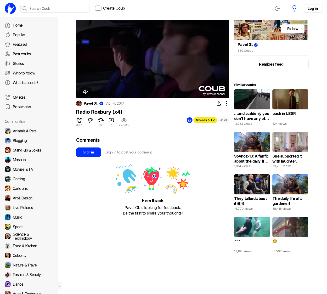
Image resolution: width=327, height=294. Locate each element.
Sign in (88, 152)
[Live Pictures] (28, 207)
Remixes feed (271, 64)
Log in (313, 8)
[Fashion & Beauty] (28, 274)
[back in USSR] (290, 108)
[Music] (28, 217)
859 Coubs (245, 50)
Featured (20, 44)
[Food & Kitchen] (28, 246)
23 (223, 120)
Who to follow (24, 73)
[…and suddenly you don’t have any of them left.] (252, 108)
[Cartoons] (28, 188)
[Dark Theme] (277, 8)
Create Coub (114, 8)
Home (18, 25)
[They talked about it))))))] (252, 193)
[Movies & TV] (28, 169)
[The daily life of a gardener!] (290, 193)
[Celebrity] (28, 255)
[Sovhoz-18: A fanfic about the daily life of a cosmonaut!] (252, 151)
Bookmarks (22, 106)
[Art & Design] (28, 198)
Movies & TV (205, 120)
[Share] (219, 103)
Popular (19, 34)
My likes (19, 97)
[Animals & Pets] (28, 131)
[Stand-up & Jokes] (28, 150)
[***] (252, 236)
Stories (18, 63)
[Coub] (10, 8)
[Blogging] (28, 140)
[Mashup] (28, 159)
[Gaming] (28, 179)
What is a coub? (25, 82)
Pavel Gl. (90, 103)
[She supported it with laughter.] (290, 151)
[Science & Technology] (28, 236)
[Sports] (28, 227)
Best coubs (22, 53)
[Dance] (28, 284)
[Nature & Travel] (28, 265)
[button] (85, 91)
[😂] (290, 236)
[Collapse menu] (60, 286)
